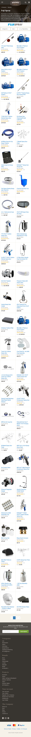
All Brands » (5, 668)
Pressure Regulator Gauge (6, 490)
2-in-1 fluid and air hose (7, 212)
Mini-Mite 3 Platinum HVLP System (22, 328)
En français (24, 729)
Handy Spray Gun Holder (6, 305)
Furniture (4, 674)
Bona (3, 658)
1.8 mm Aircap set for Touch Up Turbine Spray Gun (6, 376)
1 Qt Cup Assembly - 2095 (22, 584)
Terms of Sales (7, 729)
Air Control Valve (5, 467)
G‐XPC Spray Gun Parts (23, 560)
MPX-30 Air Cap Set (6, 422)
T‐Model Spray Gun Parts (22, 142)
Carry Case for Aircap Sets (7, 165)
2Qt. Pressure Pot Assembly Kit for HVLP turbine (23, 306)
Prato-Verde (5, 661)
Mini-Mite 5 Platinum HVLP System (22, 70)
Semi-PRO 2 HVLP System (6, 70)
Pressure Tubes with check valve (22, 281)
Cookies (18, 729)
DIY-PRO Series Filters (23, 607)
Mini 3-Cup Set (5, 538)
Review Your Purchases (8, 696)
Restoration (5, 642)
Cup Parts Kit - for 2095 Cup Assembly (23, 352)
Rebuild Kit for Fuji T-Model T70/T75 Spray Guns (22, 423)
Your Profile (5, 700)
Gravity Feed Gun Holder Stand (21, 490)
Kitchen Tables (6, 683)
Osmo (3, 659)
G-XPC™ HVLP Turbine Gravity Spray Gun (7, 258)
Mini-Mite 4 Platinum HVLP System (22, 46)
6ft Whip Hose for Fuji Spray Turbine (7, 142)
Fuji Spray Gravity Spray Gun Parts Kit (7, 189)
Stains (3, 644)
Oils (3, 641)
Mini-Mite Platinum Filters (6, 560)
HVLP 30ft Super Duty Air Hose (23, 212)
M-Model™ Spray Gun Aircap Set (23, 165)
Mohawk (4, 664)
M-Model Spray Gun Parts (6, 446)
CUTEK (4, 663)
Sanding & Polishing (7, 649)
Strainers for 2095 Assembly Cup (6, 513)
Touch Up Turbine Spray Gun (6, 352)
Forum (3, 711)
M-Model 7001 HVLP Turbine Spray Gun (22, 375)
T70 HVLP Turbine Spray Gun (6, 234)
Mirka (3, 666)
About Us (4, 706)
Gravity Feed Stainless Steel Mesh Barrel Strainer (7, 400)
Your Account (5, 691)
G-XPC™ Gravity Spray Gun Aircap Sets (23, 93)
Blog (3, 710)
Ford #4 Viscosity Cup (23, 188)
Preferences (5, 698)
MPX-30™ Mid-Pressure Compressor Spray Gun (23, 468)
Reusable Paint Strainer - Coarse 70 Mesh (7, 607)
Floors (3, 676)
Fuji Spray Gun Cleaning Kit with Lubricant (21, 117)
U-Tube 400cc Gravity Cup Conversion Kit (22, 258)
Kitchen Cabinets (6, 680)
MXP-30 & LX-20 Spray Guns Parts (23, 446)
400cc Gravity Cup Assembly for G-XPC (6, 584)
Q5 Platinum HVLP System (6, 93)
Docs (3, 708)
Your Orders (5, 693)
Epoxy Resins (5, 648)
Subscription (23, 631)
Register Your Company (8, 695)
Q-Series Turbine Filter (7, 328)
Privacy (14, 729)
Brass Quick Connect (22, 538)
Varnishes (4, 646)
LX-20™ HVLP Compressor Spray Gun (23, 399)
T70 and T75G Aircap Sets (7, 46)
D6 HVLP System (6, 281)
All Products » (5, 685)
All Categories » (6, 651)
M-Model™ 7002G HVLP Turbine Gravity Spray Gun (22, 514)
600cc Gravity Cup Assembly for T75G (22, 234)
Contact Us (5, 713)
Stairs (3, 681)
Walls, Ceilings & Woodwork (9, 678)
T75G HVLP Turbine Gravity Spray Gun (6, 117)
